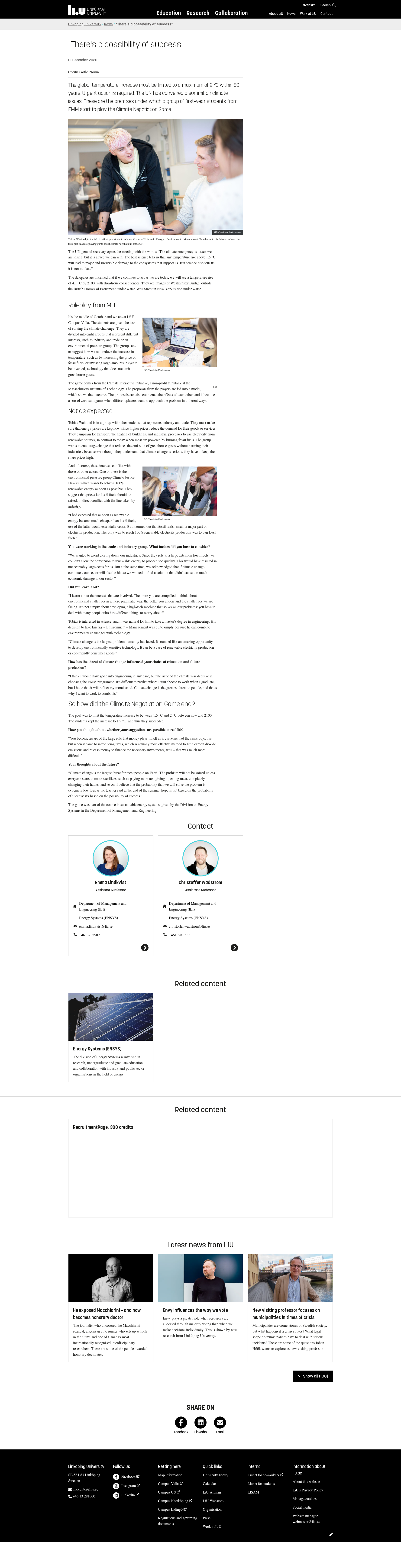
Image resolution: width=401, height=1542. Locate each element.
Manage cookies (305, 1498)
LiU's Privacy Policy (308, 1489)
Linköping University (84, 24)
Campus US (167, 1492)
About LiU (276, 14)
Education (168, 12)
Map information (170, 1474)
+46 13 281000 (84, 1496)
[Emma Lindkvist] (111, 947)
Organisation (212, 1509)
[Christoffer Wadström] (200, 947)
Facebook (128, 1476)
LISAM (253, 1492)
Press (206, 1517)
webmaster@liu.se (306, 1521)
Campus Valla (168, 1483)
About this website (306, 1481)
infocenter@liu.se (85, 1489)
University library (215, 1474)
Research (197, 12)
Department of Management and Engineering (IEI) (102, 906)
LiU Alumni (212, 1492)
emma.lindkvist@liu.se (96, 926)
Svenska (309, 5)
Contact (326, 14)
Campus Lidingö (170, 1509)
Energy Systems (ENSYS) (98, 917)
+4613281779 (179, 934)
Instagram (128, 1485)
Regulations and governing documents (177, 1520)
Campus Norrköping (173, 1500)
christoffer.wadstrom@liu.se (189, 926)
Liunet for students (261, 1483)
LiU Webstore (213, 1500)
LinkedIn (128, 1494)
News (291, 14)
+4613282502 (89, 934)
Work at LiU (308, 14)
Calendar (209, 1483)
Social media (302, 1507)
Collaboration (231, 12)
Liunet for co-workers (263, 1474)
